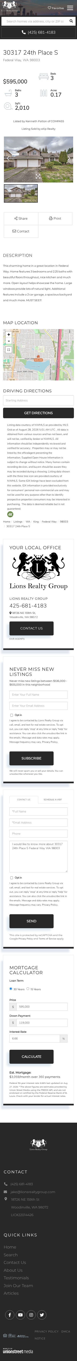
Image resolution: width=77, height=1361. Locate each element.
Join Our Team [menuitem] (18, 1285)
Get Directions (38, 413)
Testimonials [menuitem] (16, 1277)
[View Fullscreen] (9, 350)
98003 (64, 522)
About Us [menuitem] (13, 1270)
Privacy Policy (49, 742)
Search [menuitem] (11, 1254)
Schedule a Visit (53, 799)
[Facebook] (9, 1315)
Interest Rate (17, 1031)
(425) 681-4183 (41, 32)
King (36, 522)
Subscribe (31, 758)
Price (12, 1000)
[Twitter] (41, 1315)
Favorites (57, 8)
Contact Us (31, 628)
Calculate (31, 1057)
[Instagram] (31, 1315)
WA (28, 522)
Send (31, 921)
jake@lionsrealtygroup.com (33, 1192)
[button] (71, 21)
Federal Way (49, 522)
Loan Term (16, 980)
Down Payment (19, 1015)
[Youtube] (20, 1315)
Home (6, 522)
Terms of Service (47, 938)
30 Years (19, 989)
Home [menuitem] (10, 1247)
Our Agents (16, 638)
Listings (18, 522)
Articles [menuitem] (11, 1293)
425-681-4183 (28, 605)
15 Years (36, 989)
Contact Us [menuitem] (15, 1262)
